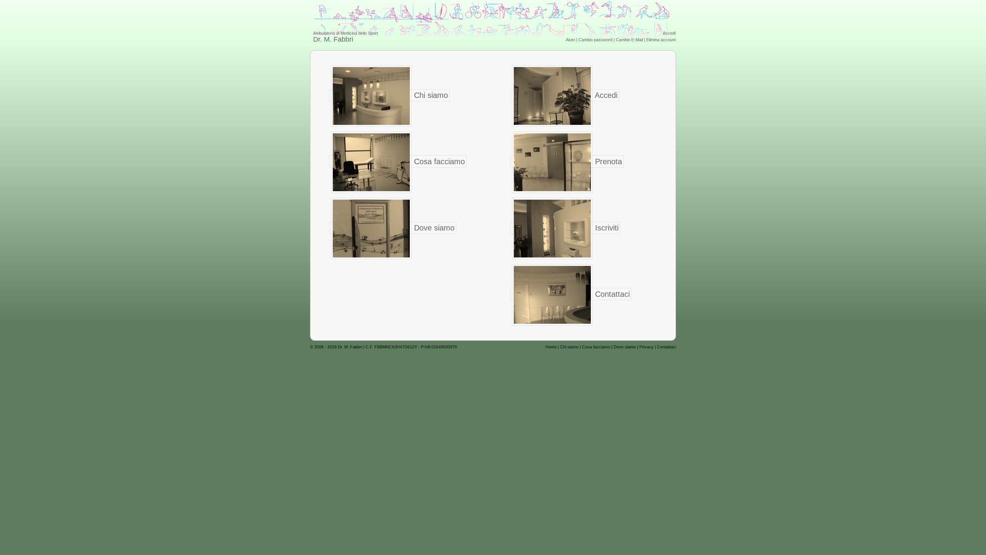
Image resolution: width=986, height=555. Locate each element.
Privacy (646, 347)
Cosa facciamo (438, 161)
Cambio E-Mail (629, 39)
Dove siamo (433, 228)
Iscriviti (606, 228)
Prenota (607, 161)
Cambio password (595, 39)
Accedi (669, 33)
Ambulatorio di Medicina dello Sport (345, 37)
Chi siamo (430, 95)
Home (551, 347)
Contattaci (611, 294)
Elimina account (661, 39)
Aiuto (570, 39)
